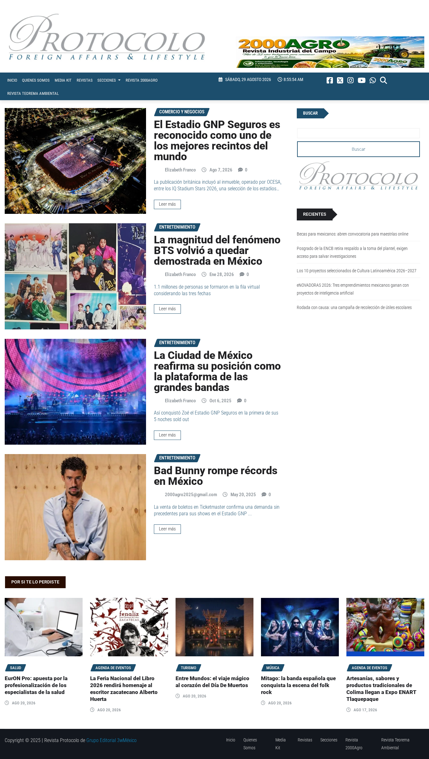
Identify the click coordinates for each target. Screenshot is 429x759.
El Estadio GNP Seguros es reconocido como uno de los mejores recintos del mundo (217, 140)
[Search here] (383, 80)
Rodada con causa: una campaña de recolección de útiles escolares (354, 307)
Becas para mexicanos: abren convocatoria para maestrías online (352, 234)
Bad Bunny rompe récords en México (215, 475)
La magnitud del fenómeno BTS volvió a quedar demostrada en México (217, 250)
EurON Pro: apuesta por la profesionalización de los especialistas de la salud (36, 685)
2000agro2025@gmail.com (191, 494)
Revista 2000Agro (142, 80)
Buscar (310, 113)
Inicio (12, 80)
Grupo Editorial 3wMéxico (111, 740)
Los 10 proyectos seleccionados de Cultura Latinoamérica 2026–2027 (356, 271)
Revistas (85, 80)
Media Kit (63, 80)
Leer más (167, 204)
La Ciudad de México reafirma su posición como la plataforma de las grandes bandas (217, 371)
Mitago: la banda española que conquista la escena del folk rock (298, 685)
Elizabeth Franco (180, 170)
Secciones (107, 80)
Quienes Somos (36, 80)
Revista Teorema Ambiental (33, 93)
